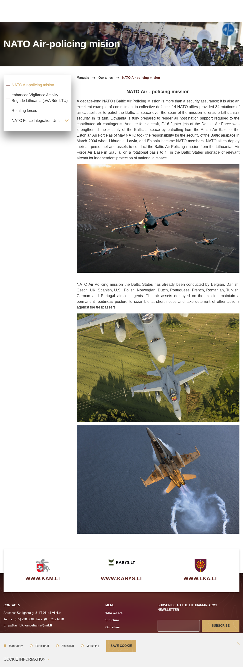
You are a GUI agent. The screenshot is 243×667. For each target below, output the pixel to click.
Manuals (83, 77)
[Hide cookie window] (238, 643)
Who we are (113, 613)
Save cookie (121, 646)
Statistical (67, 646)
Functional (42, 646)
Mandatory (16, 646)
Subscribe (221, 625)
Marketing (92, 646)
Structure (112, 620)
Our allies (105, 77)
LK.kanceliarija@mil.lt (35, 625)
